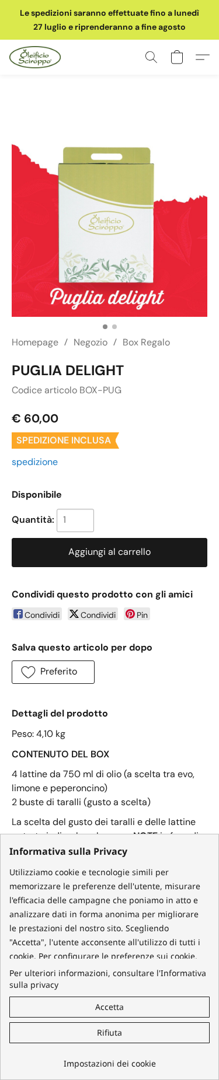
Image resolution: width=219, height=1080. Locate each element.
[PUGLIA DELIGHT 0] (109, 219)
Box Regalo (146, 342)
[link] (109, 1059)
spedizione (35, 462)
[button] (36, 57)
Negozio (90, 342)
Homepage (35, 342)
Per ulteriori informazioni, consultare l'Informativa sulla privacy (107, 978)
